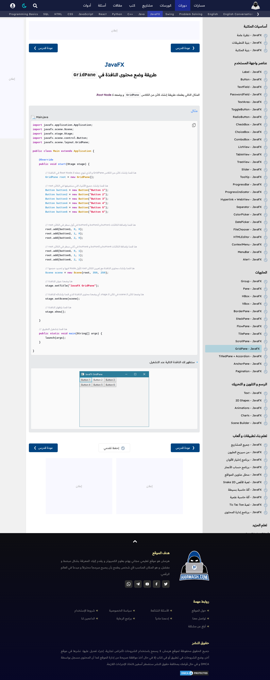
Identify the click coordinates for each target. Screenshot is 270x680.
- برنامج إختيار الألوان (244, 459)
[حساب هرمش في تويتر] (166, 584)
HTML (58, 14)
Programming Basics (23, 14)
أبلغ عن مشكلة (197, 626)
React (103, 14)
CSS (70, 14)
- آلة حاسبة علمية (246, 497)
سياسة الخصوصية (120, 610)
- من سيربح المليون (245, 452)
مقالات (117, 5)
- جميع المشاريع (246, 444)
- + (241, 199)
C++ (130, 14)
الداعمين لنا (88, 618)
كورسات (165, 5)
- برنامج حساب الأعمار (243, 467)
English (213, 14)
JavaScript (85, 14)
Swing (169, 14)
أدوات (87, 5)
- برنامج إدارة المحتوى (243, 512)
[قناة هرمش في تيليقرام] (138, 584)
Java (141, 14)
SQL (46, 14)
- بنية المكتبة (248, 50)
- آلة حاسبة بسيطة (245, 489)
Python (117, 14)
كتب (132, 5)
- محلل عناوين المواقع (243, 474)
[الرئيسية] (255, 5)
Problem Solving (190, 14)
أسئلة (102, 5)
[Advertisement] (114, 30)
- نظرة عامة (249, 35)
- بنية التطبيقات (247, 42)
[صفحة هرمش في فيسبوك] (156, 584)
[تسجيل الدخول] (13, 5)
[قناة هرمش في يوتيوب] (147, 584)
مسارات (199, 5)
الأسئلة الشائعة (160, 610)
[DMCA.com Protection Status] (194, 675)
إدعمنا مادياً (162, 618)
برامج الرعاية (124, 618)
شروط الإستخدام (85, 610)
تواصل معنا (199, 618)
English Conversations (239, 14)
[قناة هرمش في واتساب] (128, 584)
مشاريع (147, 5)
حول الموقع (199, 610)
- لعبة (245, 504)
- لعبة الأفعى (242, 482)
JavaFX (155, 14)
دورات (182, 5)
